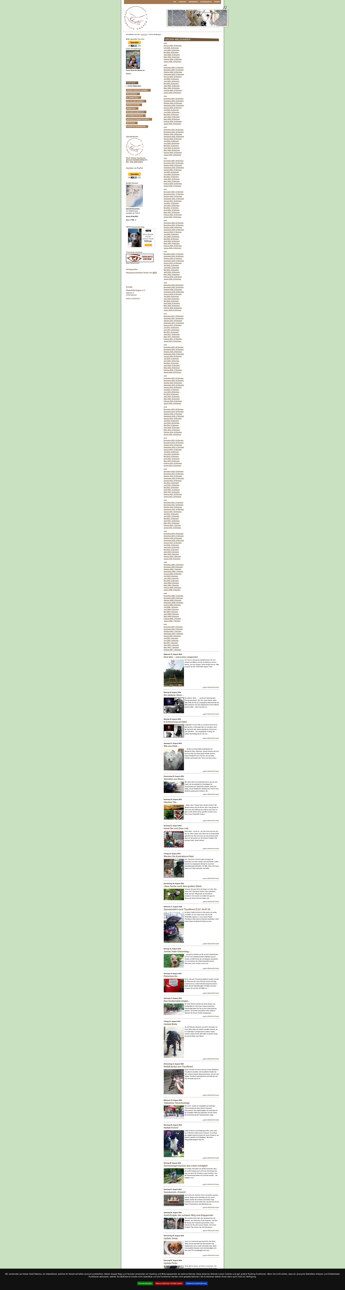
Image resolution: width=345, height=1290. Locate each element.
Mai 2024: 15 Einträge (171, 114)
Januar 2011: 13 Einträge (172, 528)
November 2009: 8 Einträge (173, 567)
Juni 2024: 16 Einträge (171, 112)
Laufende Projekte (135, 115)
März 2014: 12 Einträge (172, 430)
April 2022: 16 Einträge (172, 179)
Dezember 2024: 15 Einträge (173, 98)
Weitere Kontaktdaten (133, 298)
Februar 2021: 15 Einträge (173, 214)
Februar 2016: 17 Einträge (173, 370)
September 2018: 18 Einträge (174, 292)
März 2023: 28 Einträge (172, 150)
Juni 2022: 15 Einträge (171, 174)
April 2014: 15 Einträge (172, 427)
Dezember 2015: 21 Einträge (173, 378)
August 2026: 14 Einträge (173, 45)
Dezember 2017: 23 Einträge (173, 316)
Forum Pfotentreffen (136, 126)
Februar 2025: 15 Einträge (173, 90)
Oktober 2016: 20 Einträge (173, 352)
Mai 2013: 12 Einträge (171, 456)
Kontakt (182, 2)
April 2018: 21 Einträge (172, 303)
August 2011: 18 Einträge (172, 512)
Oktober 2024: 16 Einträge (173, 103)
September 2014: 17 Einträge (174, 416)
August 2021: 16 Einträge (173, 201)
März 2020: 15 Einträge (172, 243)
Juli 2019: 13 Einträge (171, 265)
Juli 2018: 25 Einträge (171, 296)
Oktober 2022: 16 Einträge (173, 165)
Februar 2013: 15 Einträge (173, 463)
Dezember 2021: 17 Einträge (173, 192)
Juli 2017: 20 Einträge (171, 327)
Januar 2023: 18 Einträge (172, 155)
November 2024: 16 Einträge (174, 101)
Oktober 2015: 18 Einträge (173, 383)
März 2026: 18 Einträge (172, 57)
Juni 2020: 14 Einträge (171, 236)
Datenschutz (205, 2)
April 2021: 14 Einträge (172, 210)
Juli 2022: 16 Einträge (171, 172)
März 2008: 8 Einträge (171, 616)
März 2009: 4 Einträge (171, 585)
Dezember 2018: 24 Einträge (173, 285)
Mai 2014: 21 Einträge (171, 425)
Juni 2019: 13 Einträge (171, 267)
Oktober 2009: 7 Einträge (172, 569)
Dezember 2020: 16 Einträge (173, 223)
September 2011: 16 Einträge (174, 509)
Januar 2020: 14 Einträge (172, 248)
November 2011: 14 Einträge (173, 505)
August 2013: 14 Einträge (173, 449)
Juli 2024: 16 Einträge (171, 110)
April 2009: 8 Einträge (171, 583)
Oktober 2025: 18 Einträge (173, 72)
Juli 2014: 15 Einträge (171, 421)
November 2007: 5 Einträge (173, 629)
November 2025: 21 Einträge (174, 70)
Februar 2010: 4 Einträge (172, 556)
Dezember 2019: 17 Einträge (173, 254)
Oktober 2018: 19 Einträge (173, 289)
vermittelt (131, 108)
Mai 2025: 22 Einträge (171, 83)
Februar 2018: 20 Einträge (173, 308)
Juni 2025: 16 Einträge (171, 81)
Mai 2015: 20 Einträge (171, 394)
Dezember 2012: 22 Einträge (173, 471)
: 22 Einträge (173, 356)
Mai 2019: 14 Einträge (171, 270)
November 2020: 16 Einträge (174, 225)
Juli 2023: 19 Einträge (171, 141)
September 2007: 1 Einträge (173, 634)
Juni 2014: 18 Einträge (171, 423)
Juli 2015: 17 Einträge (171, 389)
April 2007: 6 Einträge (171, 645)
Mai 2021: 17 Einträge (171, 208)
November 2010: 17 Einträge (174, 536)
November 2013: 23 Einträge (174, 442)
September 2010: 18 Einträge (174, 540)
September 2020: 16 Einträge (174, 230)
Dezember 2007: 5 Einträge (173, 627)
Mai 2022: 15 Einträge (171, 177)
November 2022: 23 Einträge (174, 163)
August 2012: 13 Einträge (173, 480)
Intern (217, 2)
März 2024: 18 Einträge (172, 119)
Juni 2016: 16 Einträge (171, 361)
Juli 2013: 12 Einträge (171, 452)
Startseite (144, 34)
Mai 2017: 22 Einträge (171, 332)
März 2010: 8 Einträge (171, 554)
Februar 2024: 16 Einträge (173, 121)
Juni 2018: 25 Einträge (171, 299)
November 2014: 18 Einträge (174, 411)
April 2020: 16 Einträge (172, 241)
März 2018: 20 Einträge (172, 305)
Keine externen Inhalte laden (169, 1283)
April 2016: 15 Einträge (172, 365)
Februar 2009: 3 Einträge (172, 587)
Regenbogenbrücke (135, 112)
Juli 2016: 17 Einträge (171, 358)
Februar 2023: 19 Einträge (173, 152)
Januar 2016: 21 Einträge (172, 372)
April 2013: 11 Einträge (172, 459)
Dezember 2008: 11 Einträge (173, 596)
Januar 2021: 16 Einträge (172, 217)
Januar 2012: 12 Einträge (172, 496)
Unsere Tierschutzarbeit (137, 90)
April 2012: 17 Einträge (172, 490)
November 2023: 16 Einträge (174, 132)
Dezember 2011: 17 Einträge (173, 502)
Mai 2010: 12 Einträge (171, 549)
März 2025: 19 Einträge (172, 88)
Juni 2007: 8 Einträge (171, 640)
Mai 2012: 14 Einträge (171, 487)
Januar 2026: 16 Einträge (172, 61)
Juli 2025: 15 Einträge (171, 79)
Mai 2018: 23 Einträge (171, 301)
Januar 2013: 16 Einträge (172, 465)
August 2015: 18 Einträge (173, 387)
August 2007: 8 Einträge (172, 636)
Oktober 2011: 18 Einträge (173, 507)
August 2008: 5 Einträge (172, 605)
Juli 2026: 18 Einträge (171, 48)
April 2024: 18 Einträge (172, 117)
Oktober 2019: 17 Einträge (173, 258)
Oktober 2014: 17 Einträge (173, 414)
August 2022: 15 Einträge (173, 170)
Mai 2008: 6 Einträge (171, 612)
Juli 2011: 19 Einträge (171, 514)
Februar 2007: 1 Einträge (172, 650)
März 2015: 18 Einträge (172, 399)
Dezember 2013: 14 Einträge (173, 440)
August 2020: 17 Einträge (173, 232)
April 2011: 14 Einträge (172, 521)
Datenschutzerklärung (196, 1283)
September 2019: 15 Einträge (174, 261)
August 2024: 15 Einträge (173, 108)
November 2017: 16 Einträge (174, 318)
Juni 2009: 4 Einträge (171, 578)
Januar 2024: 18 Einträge (172, 124)
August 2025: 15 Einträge (173, 76)
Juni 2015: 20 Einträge (171, 392)
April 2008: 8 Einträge (171, 614)
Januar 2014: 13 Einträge (172, 434)
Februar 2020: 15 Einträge (173, 246)
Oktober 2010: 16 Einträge (173, 538)
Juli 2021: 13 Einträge (171, 203)
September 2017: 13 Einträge (174, 323)
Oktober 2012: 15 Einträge (173, 476)
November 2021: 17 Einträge (174, 194)
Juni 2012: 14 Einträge (171, 485)
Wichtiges (131, 123)
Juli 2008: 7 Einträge (171, 607)
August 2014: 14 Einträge (173, 418)
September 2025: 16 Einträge (174, 74)
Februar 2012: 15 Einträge (173, 494)
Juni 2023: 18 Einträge (171, 143)
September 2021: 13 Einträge (174, 198)
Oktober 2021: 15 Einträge (173, 196)
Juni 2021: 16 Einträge (171, 205)
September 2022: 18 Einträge (174, 167)
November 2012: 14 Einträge (174, 474)
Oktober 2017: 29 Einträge (173, 320)
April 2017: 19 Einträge (172, 334)
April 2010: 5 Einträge (171, 552)
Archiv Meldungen (134, 86)
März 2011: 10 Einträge (172, 523)
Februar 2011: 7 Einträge (172, 525)
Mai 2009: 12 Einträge (171, 581)
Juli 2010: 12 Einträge (171, 545)
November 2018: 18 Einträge (174, 287)
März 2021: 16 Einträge (172, 212)
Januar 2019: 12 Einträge (172, 279)
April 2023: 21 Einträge (172, 148)
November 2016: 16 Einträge (174, 349)
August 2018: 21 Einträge (173, 294)
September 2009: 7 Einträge (173, 571)
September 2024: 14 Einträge (174, 105)
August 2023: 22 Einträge (173, 139)
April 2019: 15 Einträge (172, 272)
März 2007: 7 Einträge (171, 647)
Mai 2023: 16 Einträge (171, 145)
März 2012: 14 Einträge (172, 492)
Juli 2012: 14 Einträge (171, 483)
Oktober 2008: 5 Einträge (172, 600)
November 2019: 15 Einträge (174, 256)
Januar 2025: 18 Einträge (172, 92)
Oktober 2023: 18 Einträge (173, 134)
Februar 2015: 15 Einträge (173, 401)
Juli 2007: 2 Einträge (171, 638)
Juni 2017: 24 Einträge (171, 330)
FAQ (174, 2)
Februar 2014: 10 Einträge (173, 432)
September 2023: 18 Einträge (174, 136)
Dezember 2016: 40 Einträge (173, 347)
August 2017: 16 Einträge (173, 325)
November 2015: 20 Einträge (174, 380)
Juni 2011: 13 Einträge (171, 516)
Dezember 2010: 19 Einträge (173, 533)
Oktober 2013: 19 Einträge (173, 445)
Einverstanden (145, 1283)
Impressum (193, 2)
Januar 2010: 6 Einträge (172, 559)
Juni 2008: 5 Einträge (171, 609)
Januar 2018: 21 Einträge (172, 310)
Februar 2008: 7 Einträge (172, 618)
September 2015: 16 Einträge (174, 385)
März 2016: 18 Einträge (172, 368)
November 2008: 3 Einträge (173, 598)
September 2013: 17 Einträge (174, 447)
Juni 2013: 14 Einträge (171, 454)
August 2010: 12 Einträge (173, 543)
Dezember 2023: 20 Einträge (173, 129)
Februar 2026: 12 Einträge (173, 59)
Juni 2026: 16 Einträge (171, 50)
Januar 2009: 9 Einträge (172, 590)
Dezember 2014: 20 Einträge (173, 409)
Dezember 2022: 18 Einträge (173, 161)
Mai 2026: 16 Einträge (171, 52)
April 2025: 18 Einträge (172, 86)
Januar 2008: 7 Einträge (172, 621)
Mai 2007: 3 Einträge (171, 643)
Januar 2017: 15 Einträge (172, 341)
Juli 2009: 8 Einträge (171, 576)
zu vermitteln (132, 97)
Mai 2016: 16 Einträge (171, 363)
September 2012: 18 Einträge (174, 478)
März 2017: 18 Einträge (172, 336)
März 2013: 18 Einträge (172, 461)
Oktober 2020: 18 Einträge (173, 227)
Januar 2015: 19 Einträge (172, 403)
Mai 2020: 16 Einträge (171, 239)
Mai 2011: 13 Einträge (171, 518)
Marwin (128, 73)
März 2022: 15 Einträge (172, 181)
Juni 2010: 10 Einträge (171, 547)
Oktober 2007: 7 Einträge (172, 631)
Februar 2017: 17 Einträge (173, 339)
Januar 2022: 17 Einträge (172, 186)
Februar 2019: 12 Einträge (173, 277)
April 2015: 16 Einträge (172, 396)
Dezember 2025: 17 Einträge (173, 67)
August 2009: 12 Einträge (173, 574)
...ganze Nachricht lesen (210, 687)
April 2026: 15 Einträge (172, 55)
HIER (155, 273)
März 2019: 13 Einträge (172, 274)
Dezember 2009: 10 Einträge (173, 565)
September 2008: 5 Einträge (173, 602)
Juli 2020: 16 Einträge (171, 234)
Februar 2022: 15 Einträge (173, 183)
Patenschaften (133, 105)
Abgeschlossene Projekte (138, 119)
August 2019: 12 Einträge (173, 263)
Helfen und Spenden (135, 101)
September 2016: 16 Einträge (174, 354)
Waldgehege (132, 94)
